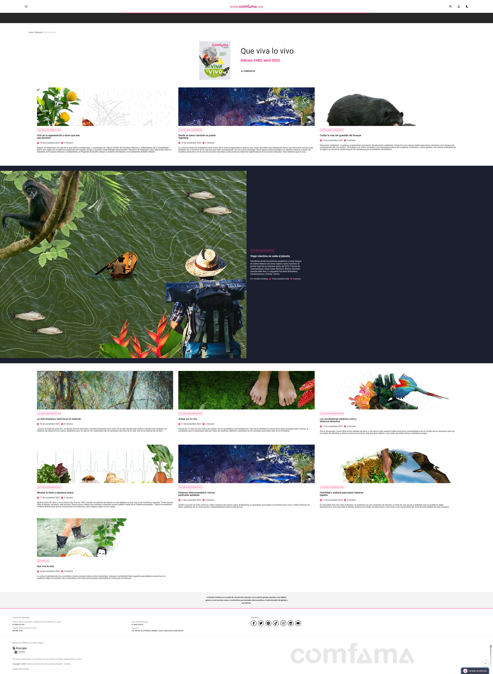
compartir (249, 71)
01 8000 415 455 (18, 624)
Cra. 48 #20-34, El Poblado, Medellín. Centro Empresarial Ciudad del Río (157, 631)
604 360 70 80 (17, 631)
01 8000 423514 (137, 624)
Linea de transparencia (140, 622)
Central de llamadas (21, 617)
